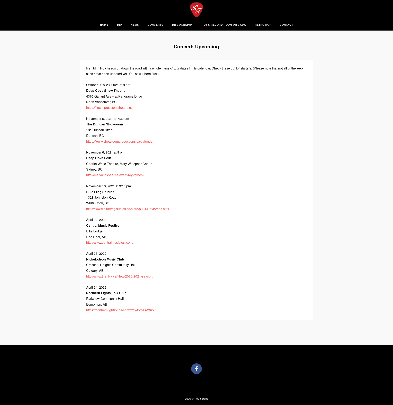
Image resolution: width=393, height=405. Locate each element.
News (135, 24)
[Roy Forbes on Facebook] (196, 368)
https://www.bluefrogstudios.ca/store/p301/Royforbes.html (127, 208)
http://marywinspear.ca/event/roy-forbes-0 (116, 175)
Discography (182, 24)
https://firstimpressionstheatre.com (110, 107)
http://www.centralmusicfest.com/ (109, 242)
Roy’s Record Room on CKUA (224, 24)
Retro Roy (263, 24)
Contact (286, 24)
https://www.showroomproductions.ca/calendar (120, 141)
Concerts (155, 24)
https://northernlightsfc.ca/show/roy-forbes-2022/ (120, 310)
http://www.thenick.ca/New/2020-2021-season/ (119, 276)
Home (104, 24)
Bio (119, 24)
